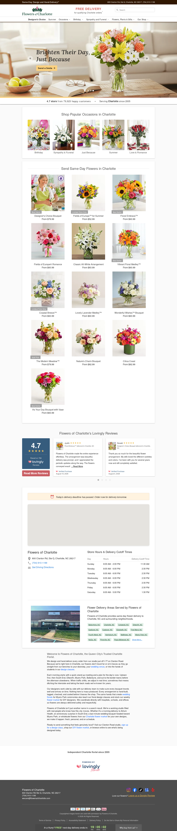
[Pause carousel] (84, 90)
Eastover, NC (107, 629)
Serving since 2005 (114, 101)
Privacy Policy (60, 820)
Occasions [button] (64, 19)
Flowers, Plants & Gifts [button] (122, 19)
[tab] (88, 90)
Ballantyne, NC (94, 624)
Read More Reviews (36, 473)
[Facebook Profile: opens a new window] (135, 790)
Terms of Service (45, 820)
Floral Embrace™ (70, 446)
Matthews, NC (126, 634)
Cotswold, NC (123, 624)
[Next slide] (146, 58)
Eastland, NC (93, 629)
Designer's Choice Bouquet (126, 446)
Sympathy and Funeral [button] (96, 19)
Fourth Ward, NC (94, 634)
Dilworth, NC (137, 624)
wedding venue (98, 666)
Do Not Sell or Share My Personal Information (121, 820)
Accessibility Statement (77, 820)
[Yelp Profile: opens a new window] (153, 790)
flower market (53, 699)
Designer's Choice (37, 19)
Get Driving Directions (43, 567)
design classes (67, 669)
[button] (98, 480)
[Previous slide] (30, 58)
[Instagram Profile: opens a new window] (129, 790)
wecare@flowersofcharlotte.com (36, 798)
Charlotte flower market (96, 716)
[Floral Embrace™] (59, 446)
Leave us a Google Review (141, 795)
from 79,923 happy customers (69, 101)
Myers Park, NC (141, 634)
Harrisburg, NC (111, 634)
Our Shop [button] (142, 19)
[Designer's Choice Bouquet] (112, 446)
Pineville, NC (105, 639)
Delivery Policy (95, 820)
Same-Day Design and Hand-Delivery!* (40, 2)
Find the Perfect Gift (49, 68)
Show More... (137, 639)
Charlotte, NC (109, 624)
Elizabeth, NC (121, 629)
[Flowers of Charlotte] (42, 10)
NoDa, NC (92, 639)
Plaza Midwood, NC (121, 639)
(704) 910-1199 (39, 562)
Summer (52, 19)
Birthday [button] (77, 19)
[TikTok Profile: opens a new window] (141, 790)
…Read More (77, 466)
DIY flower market (80, 727)
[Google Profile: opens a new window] (147, 790)
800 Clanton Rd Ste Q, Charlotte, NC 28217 (41, 792)
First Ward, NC (136, 629)
